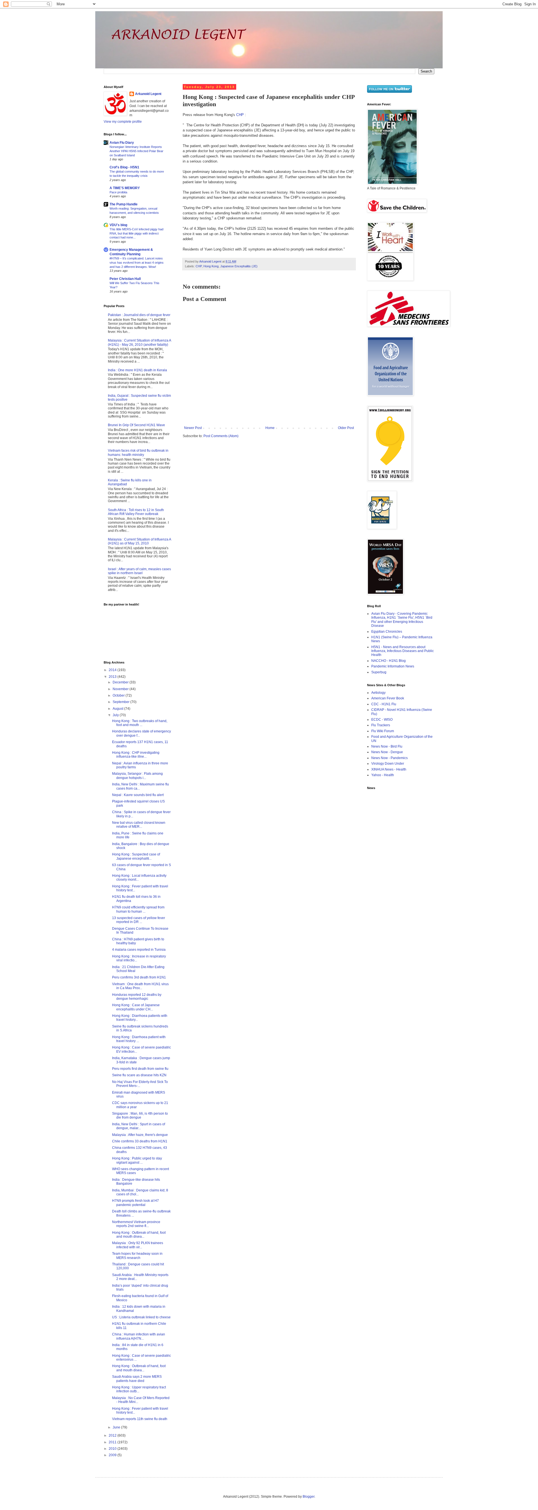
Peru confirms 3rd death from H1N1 (139, 977)
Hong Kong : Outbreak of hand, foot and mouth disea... (139, 1234)
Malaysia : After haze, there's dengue (140, 1135)
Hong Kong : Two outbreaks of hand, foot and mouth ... (139, 723)
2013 (113, 677)
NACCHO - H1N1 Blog (388, 661)
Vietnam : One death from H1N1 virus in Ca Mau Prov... (140, 986)
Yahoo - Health (382, 775)
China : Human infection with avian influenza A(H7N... (138, 1336)
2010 (113, 1449)
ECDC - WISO (382, 720)
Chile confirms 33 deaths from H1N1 (139, 1141)
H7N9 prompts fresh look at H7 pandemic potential (135, 1203)
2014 (113, 670)
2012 (113, 1435)
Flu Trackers (380, 725)
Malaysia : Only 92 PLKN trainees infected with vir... (137, 1245)
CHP (240, 115)
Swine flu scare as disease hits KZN (139, 1075)
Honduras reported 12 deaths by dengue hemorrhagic (136, 997)
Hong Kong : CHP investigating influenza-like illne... (135, 755)
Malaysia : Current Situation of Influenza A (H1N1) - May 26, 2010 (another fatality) (139, 342)
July (116, 715)
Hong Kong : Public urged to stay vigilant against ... (137, 1160)
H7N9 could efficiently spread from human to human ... (138, 909)
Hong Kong (211, 266)
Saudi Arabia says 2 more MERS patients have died (137, 1379)
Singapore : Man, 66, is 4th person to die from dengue (140, 1115)
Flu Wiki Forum (382, 731)
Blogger (308, 1497)
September (121, 702)
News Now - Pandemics (389, 758)
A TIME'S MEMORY (125, 188)
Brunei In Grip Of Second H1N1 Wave (136, 425)
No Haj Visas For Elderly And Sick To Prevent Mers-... (140, 1084)
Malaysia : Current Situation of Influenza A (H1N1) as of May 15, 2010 (139, 541)
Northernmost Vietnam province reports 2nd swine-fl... (136, 1224)
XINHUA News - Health (388, 769)
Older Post (346, 428)
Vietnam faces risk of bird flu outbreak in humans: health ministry (138, 452)
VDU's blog (118, 225)
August (118, 709)
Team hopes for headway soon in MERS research (137, 1256)
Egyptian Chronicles (386, 632)
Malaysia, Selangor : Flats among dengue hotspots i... (137, 776)
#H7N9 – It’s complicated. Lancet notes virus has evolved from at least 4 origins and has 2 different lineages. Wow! (137, 262)
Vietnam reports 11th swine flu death (139, 1419)
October (119, 695)
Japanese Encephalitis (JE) (239, 266)
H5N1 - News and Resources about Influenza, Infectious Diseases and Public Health (402, 651)
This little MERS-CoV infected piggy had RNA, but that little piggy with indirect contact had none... (136, 233)
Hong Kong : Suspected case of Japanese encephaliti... (136, 856)
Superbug (378, 672)
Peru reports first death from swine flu (140, 1069)
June (117, 1427)
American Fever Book (387, 698)
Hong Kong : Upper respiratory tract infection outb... (139, 1389)
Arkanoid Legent (210, 261)
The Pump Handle (124, 204)
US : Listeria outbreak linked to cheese (141, 1317)
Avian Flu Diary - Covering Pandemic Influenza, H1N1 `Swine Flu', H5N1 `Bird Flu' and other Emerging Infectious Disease (401, 620)
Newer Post (193, 428)
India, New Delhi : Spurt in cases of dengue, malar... (138, 1126)
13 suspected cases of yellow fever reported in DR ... (138, 920)
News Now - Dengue (387, 752)
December (121, 682)
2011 (113, 1442)
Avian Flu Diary (122, 143)
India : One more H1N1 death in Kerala (137, 370)
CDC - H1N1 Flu (383, 704)
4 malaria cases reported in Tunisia (139, 950)
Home (270, 428)
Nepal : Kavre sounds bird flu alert (138, 795)
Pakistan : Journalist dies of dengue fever (139, 315)
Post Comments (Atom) (220, 436)
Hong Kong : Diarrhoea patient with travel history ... (139, 1039)
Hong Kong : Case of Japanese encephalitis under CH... (136, 1007)
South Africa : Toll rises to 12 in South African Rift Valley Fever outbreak (136, 512)
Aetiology (378, 693)
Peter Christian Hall (125, 279)
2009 (113, 1455)
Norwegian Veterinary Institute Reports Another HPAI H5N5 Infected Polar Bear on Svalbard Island (136, 151)
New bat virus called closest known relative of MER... (138, 825)
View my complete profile (123, 122)
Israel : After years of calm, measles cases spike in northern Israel (139, 571)
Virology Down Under (387, 764)
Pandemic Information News (392, 666)
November (121, 689)
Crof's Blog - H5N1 (124, 167)
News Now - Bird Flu (386, 746)
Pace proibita (118, 192)
